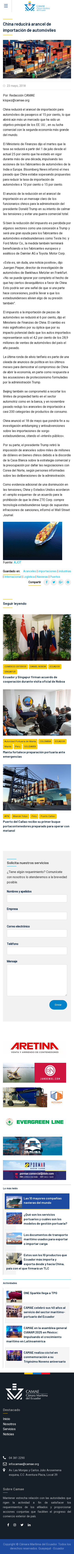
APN (7, 816)
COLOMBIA (45, 741)
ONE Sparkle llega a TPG (40, 1293)
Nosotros (9, 1424)
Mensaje (12, 961)
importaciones (47, 571)
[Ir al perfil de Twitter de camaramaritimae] (22, 1525)
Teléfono (12, 944)
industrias (65, 571)
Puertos (55, 577)
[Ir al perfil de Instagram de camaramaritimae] (14, 1525)
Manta (8, 746)
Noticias (8, 1434)
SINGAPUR (10, 671)
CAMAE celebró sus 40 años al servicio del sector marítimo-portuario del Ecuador (45, 1312)
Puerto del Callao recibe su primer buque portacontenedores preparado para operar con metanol (36, 826)
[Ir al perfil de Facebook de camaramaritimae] (8, 1525)
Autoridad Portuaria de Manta (20, 741)
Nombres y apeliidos (19, 891)
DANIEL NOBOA (38, 666)
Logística (29, 577)
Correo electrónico (18, 926)
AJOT (17, 562)
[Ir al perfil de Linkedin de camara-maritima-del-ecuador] (29, 1525)
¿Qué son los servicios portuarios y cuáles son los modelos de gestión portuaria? (45, 1219)
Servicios (9, 1429)
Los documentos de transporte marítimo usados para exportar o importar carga (46, 1239)
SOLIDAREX (30, 746)
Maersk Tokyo (20, 816)
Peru (17, 746)
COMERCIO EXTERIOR (15, 666)
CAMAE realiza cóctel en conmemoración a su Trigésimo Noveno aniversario (45, 1356)
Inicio (6, 1419)
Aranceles (29, 571)
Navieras (42, 577)
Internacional (12, 577)
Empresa (12, 909)
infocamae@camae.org (24, 1464)
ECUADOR (55, 666)
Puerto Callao (48, 816)
